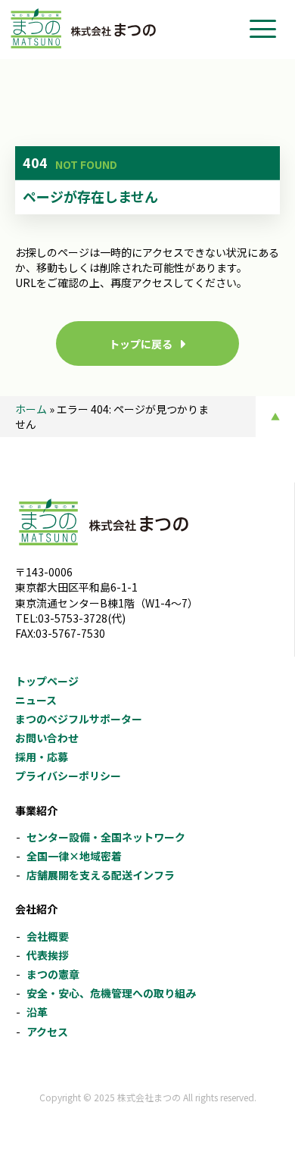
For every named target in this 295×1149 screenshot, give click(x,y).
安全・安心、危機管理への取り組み (111, 993)
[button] (262, 29)
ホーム (31, 409)
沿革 (37, 1011)
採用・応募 (41, 756)
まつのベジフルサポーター (78, 718)
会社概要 (47, 936)
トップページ (47, 680)
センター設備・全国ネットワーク (105, 837)
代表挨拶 (47, 955)
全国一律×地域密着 (74, 855)
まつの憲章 (52, 974)
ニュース (36, 699)
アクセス (47, 1031)
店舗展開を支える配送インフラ (100, 874)
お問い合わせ (47, 737)
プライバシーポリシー (68, 775)
